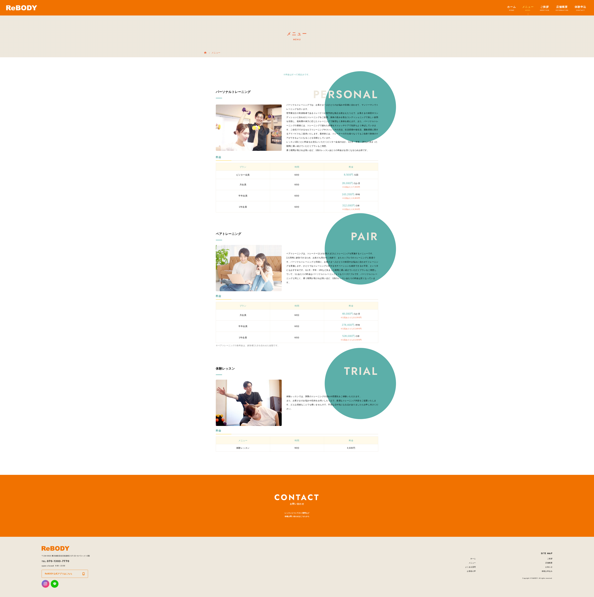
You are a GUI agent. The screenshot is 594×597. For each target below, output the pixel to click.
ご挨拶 (544, 6)
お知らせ (548, 567)
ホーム (511, 6)
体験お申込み (547, 571)
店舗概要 (562, 6)
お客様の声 (471, 571)
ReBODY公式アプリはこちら (58, 574)
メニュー (528, 6)
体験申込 (580, 6)
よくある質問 (470, 567)
